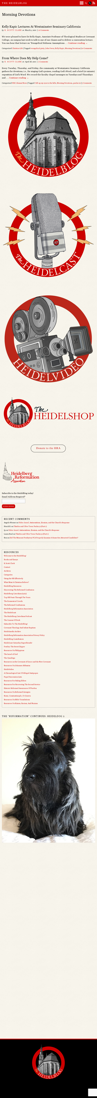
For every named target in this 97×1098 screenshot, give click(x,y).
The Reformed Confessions (14, 605)
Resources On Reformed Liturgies (17, 692)
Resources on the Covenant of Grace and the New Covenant (27, 662)
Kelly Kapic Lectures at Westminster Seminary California (41, 26)
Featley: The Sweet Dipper (14, 647)
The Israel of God (11, 654)
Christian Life (17, 48)
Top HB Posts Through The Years (17, 597)
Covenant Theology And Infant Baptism (19, 628)
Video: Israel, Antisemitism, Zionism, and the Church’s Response (44, 523)
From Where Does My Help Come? (25, 58)
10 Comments (43, 30)
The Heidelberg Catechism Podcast (18, 616)
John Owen (49, 48)
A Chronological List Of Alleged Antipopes (21, 673)
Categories (8, 575)
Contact (7, 567)
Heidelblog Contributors (14, 639)
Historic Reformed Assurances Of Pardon (20, 688)
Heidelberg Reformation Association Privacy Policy (24, 635)
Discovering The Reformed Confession (19, 590)
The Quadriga (9, 658)
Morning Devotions (72, 48)
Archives (7, 571)
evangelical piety (37, 48)
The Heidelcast (10, 613)
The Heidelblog (14, 3)
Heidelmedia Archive (12, 631)
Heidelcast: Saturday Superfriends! (18, 643)
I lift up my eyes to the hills (45, 83)
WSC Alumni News (19, 83)
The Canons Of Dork (12, 620)
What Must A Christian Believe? (16, 582)
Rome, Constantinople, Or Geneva (17, 696)
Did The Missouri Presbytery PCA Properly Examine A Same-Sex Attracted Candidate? (44, 538)
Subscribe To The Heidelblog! (16, 624)
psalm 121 (77, 83)
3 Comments (43, 62)
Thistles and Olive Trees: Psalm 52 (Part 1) (30, 526)
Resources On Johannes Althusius (17, 666)
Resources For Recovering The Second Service (22, 684)
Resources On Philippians (14, 650)
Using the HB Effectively (13, 578)
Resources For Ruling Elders (15, 681)
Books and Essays (11, 560)
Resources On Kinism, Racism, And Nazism (21, 703)
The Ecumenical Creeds (13, 601)
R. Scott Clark (13, 30)
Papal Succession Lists (13, 677)
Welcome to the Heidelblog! (15, 556)
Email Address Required (13, 497)
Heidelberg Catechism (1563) (15, 594)
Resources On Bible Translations (17, 700)
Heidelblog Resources (12, 586)
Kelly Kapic (59, 48)
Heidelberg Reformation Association (18, 609)
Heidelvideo (9, 669)
